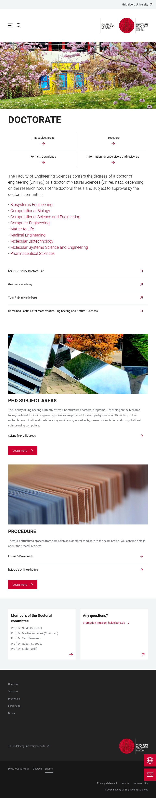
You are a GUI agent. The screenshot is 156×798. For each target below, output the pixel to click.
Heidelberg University (135, 4)
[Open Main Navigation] (12, 25)
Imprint (126, 783)
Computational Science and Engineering (45, 216)
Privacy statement (107, 783)
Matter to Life (22, 229)
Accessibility (141, 783)
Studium (13, 691)
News (11, 713)
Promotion (14, 698)
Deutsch (37, 768)
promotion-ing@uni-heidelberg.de (104, 622)
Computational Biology (30, 210)
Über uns (13, 684)
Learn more (20, 450)
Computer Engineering (30, 222)
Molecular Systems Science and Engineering (49, 247)
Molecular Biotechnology (31, 241)
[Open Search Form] (21, 25)
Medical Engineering (28, 235)
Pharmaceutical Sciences (32, 253)
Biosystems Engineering (31, 204)
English (49, 768)
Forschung (14, 705)
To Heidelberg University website (27, 746)
